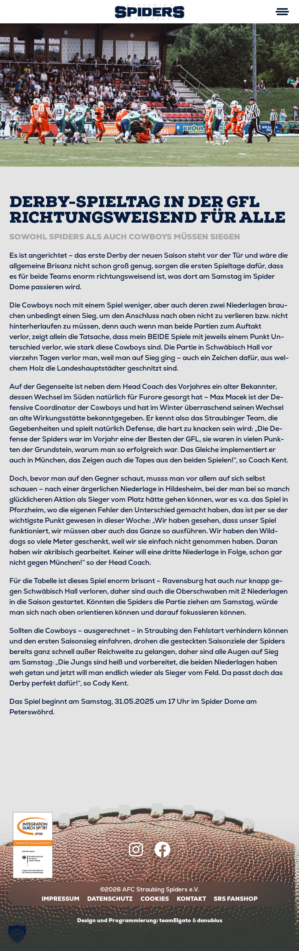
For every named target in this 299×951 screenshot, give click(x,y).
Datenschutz (110, 898)
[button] (17, 934)
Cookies (155, 898)
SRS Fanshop (236, 898)
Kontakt (191, 898)
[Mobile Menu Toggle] (282, 11)
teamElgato (175, 920)
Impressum (60, 898)
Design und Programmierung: (117, 920)
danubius (209, 920)
